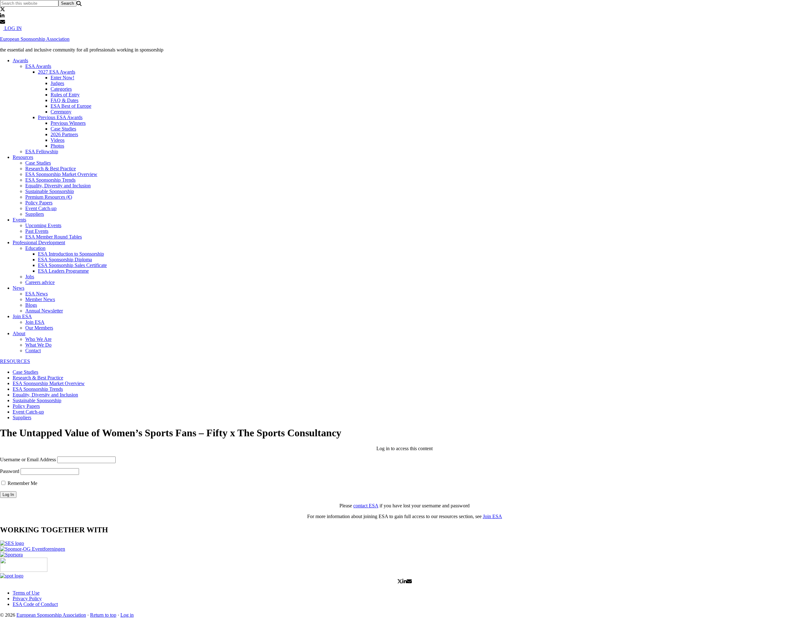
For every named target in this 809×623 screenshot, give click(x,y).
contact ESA (365, 505)
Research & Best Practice (38, 377)
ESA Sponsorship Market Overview (49, 383)
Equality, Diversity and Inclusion (45, 394)
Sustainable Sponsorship (37, 400)
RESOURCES (15, 361)
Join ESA (492, 516)
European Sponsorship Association (35, 39)
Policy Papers (26, 406)
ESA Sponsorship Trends (38, 389)
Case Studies (25, 372)
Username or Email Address (28, 459)
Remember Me (21, 483)
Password (9, 471)
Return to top (103, 615)
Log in (127, 615)
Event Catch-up (28, 411)
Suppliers (22, 417)
